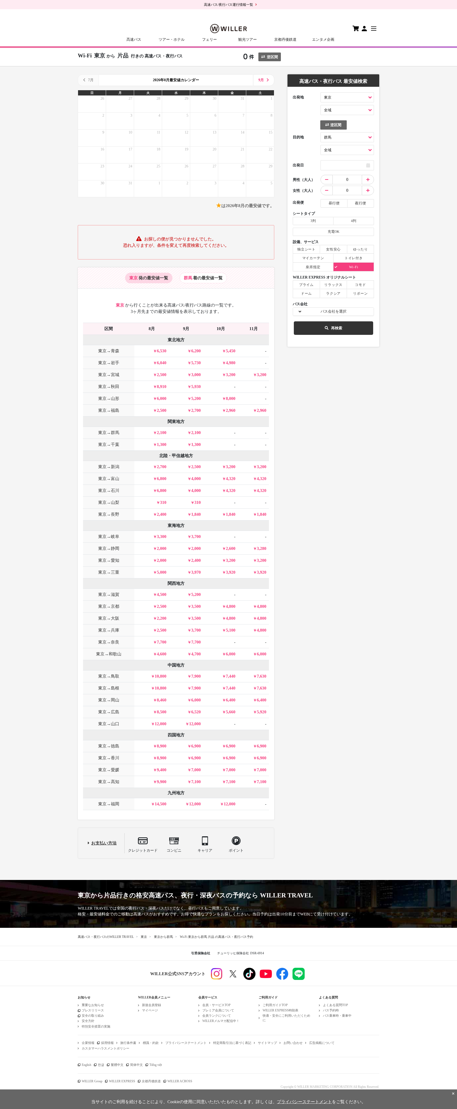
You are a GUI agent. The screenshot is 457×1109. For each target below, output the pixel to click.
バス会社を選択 (333, 311)
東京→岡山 (108, 700)
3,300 (161, 536)
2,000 (161, 548)
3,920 (230, 572)
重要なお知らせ (93, 1005)
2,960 (230, 410)
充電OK (333, 232)
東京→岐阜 (108, 536)
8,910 (161, 386)
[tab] (148, 278)
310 (163, 502)
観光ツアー (247, 40)
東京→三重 (108, 572)
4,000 (196, 478)
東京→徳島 (108, 746)
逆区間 (272, 57)
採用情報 (107, 1043)
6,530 (161, 351)
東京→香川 (108, 758)
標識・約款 (151, 1043)
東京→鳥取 (108, 676)
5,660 (230, 712)
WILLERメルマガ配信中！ (220, 1021)
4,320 (230, 478)
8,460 (161, 700)
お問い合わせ (293, 1043)
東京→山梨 (108, 502)
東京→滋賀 (108, 594)
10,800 (160, 676)
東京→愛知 (108, 560)
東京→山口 (108, 724)
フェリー (209, 40)
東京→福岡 (108, 804)
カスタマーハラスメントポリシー (105, 1048)
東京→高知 (108, 781)
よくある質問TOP (335, 1005)
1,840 (196, 514)
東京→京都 (108, 606)
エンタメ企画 (323, 40)
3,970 (196, 572)
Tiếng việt (155, 1065)
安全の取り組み (93, 1015)
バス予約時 (331, 1010)
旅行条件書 (128, 1043)
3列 (313, 221)
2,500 (161, 374)
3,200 (230, 374)
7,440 (230, 676)
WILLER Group (92, 1081)
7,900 (196, 676)
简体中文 (136, 1065)
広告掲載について (322, 1043)
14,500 (160, 804)
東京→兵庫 (108, 630)
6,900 (196, 746)
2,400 (161, 514)
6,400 (230, 700)
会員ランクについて (216, 1015)
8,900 (161, 746)
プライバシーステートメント (186, 1043)
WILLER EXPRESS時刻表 (280, 1010)
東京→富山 (108, 478)
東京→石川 (108, 490)
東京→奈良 (108, 642)
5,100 (230, 630)
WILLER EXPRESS (122, 1081)
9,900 (161, 781)
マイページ (150, 1010)
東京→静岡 (108, 548)
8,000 (230, 398)
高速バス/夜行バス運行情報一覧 (228, 5)
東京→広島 (108, 712)
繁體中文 (117, 1065)
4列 (353, 221)
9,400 (161, 770)
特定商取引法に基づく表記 (232, 1043)
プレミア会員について (218, 1010)
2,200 (161, 618)
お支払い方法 (104, 843)
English (86, 1065)
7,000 (196, 770)
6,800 (161, 478)
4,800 (230, 606)
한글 (101, 1065)
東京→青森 (108, 351)
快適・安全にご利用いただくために (286, 1018)
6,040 (161, 362)
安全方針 (88, 1021)
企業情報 (88, 1043)
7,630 (261, 676)
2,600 (230, 548)
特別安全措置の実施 (96, 1026)
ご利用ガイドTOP (275, 1005)
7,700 (161, 642)
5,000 (161, 572)
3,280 (261, 548)
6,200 (196, 351)
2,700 (196, 410)
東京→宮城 (108, 374)
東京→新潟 (108, 466)
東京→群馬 (108, 432)
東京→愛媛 (108, 770)
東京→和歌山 (108, 654)
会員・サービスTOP (216, 1005)
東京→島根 (108, 688)
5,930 (196, 386)
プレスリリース (93, 1010)
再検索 (336, 328)
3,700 (196, 536)
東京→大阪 (108, 618)
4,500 (161, 594)
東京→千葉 (108, 444)
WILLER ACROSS (179, 1081)
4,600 (161, 654)
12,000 (160, 724)
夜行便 (360, 203)
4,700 (196, 654)
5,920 (261, 712)
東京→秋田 (108, 386)
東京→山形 (108, 398)
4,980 (230, 362)
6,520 (196, 712)
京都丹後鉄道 (285, 40)
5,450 (230, 351)
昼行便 (334, 203)
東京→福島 (108, 410)
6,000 (161, 398)
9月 (261, 80)
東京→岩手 (108, 362)
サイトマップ (267, 1043)
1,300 (161, 444)
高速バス (133, 40)
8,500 (161, 712)
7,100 (196, 781)
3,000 (196, 374)
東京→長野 (108, 514)
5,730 (196, 362)
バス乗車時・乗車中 (337, 1015)
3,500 (196, 606)
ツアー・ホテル (172, 40)
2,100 (161, 432)
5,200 (196, 398)
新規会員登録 (151, 1005)
